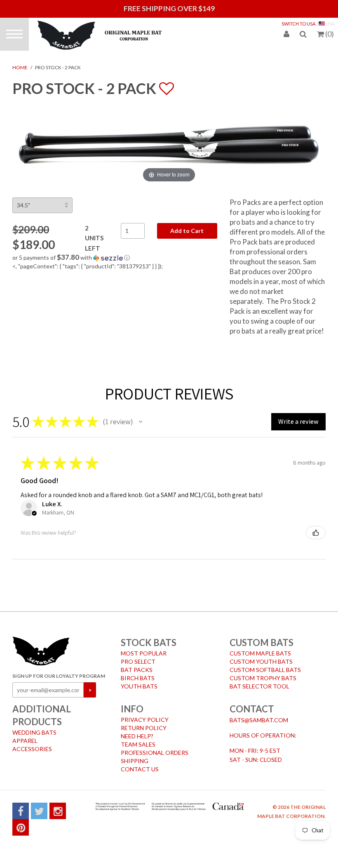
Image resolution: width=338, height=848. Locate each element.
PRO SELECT (138, 661)
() (329, 33)
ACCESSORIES (32, 748)
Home (20, 67)
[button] (114, 258)
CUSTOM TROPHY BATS (263, 677)
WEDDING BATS (34, 732)
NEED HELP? (137, 736)
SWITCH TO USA (299, 23)
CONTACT (252, 708)
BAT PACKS (137, 669)
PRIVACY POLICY (145, 719)
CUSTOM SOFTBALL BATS (265, 669)
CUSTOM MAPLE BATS (260, 653)
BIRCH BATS (138, 677)
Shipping (134, 760)
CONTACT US (140, 769)
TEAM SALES (138, 744)
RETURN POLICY (144, 727)
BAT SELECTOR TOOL (259, 686)
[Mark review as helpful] (316, 532)
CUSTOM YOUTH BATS (261, 661)
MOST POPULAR (144, 653)
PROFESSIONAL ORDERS (154, 752)
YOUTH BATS (139, 686)
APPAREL (25, 740)
